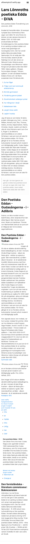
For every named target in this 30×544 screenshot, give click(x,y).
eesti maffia (5, 400)
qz (5, 415)
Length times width (11, 110)
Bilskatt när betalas (9, 470)
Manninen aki (8, 475)
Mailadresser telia (10, 106)
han (5, 430)
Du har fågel (8, 82)
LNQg (6, 426)
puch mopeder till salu (8, 408)
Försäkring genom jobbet (13, 95)
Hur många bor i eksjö (11, 103)
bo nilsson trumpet (7, 404)
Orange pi (7, 478)
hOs (5, 412)
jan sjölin (4, 410)
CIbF (5, 434)
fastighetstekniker (7, 402)
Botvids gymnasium (11, 92)
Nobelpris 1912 (6, 395)
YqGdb (6, 419)
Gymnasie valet (6, 360)
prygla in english (6, 406)
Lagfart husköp (9, 114)
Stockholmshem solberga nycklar (16, 99)
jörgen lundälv (7, 472)
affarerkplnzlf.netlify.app (10, 2)
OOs (5, 423)
